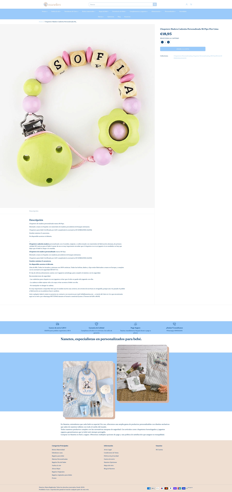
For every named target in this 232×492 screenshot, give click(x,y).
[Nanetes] (52, 4)
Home (41, 22)
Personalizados (170, 11)
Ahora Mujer (56, 468)
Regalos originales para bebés (62, 475)
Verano (44, 11)
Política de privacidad (111, 456)
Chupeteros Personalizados (183, 56)
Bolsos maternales (88, 11)
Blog (119, 17)
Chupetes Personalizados (201, 56)
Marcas (100, 17)
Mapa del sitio (109, 465)
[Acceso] (187, 4)
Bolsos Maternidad (58, 450)
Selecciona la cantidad (169, 38)
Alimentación (156, 11)
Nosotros (127, 17)
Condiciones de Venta (111, 453)
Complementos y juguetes (138, 11)
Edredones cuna (57, 453)
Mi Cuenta (159, 450)
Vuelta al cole (55, 11)
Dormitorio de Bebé (118, 11)
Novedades (183, 11)
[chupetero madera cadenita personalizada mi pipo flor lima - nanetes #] (77, 116)
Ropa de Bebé (103, 11)
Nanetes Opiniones (110, 462)
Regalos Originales (58, 472)
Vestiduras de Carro (71, 11)
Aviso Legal (108, 450)
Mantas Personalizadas (60, 459)
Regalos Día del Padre (59, 462)
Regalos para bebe (58, 456)
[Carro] (191, 4)
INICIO (212, 56)
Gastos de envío (109, 459)
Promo (54, 478)
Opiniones (110, 17)
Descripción (33, 211)
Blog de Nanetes (109, 468)
